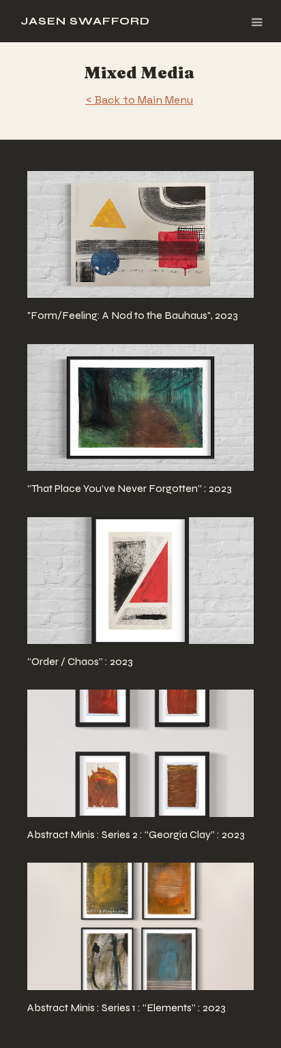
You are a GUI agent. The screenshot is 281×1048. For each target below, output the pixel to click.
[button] (256, 21)
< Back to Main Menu (139, 100)
